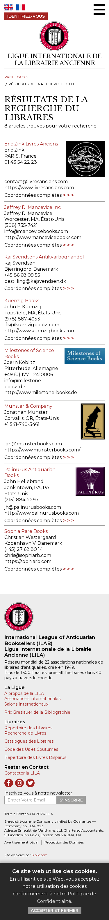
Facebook (8, 783)
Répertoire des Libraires (28, 727)
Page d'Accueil (19, 77)
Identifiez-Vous (26, 16)
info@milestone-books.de (23, 383)
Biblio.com (39, 855)
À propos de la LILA (24, 693)
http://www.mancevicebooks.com (42, 237)
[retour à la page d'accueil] (54, 616)
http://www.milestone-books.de (40, 392)
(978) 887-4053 (22, 319)
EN (8, 7)
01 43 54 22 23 (20, 162)
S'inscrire (71, 800)
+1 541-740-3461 (22, 424)
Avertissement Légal (21, 842)
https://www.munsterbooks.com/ (42, 450)
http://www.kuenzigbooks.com (40, 331)
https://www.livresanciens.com (39, 187)
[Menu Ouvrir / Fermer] (99, 9)
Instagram (19, 783)
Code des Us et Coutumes (31, 749)
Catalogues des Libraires (28, 741)
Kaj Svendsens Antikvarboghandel (44, 257)
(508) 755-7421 (21, 225)
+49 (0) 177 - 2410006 (28, 374)
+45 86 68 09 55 (22, 275)
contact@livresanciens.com (36, 181)
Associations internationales (32, 698)
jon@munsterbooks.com (33, 444)
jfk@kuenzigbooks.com (31, 324)
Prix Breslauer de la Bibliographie (37, 712)
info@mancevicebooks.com (36, 231)
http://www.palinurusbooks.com (41, 513)
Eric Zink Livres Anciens (31, 144)
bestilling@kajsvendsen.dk (35, 281)
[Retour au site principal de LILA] (55, 36)
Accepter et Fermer (54, 910)
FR (20, 7)
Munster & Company (28, 406)
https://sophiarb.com (27, 561)
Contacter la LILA (22, 773)
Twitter (30, 783)
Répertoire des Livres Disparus (35, 757)
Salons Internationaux (26, 704)
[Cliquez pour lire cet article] (85, 159)
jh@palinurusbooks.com (32, 507)
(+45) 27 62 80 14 (23, 549)
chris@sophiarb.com (27, 555)
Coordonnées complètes (33, 195)
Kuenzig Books (21, 300)
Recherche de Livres (25, 733)
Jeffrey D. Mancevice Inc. (33, 207)
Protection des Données (64, 842)
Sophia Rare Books (26, 531)
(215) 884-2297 (21, 499)
